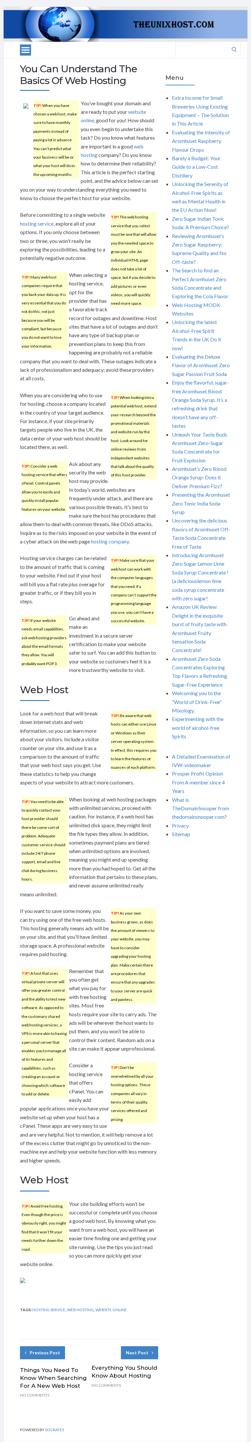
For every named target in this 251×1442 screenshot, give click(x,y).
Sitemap (181, 834)
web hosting (80, 1309)
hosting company (110, 541)
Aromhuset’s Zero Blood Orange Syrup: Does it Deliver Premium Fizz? (199, 477)
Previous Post (45, 1352)
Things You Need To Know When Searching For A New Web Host (53, 1378)
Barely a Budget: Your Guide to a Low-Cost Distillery (196, 167)
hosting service (37, 223)
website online (111, 1309)
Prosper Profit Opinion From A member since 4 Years (198, 782)
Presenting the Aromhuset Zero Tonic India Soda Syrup (201, 503)
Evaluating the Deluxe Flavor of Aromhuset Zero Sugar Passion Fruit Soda (201, 365)
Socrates (54, 1429)
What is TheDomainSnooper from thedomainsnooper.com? (200, 808)
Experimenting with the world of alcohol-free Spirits (198, 727)
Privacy (180, 825)
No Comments (34, 1395)
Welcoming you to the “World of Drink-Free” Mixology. (197, 701)
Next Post (137, 1352)
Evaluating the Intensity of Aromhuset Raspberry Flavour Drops (201, 141)
